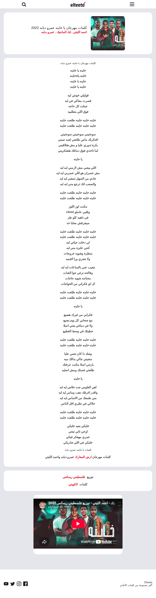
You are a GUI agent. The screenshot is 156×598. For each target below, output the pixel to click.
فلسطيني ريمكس (74, 476)
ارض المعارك (83, 457)
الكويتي (73, 484)
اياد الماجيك (64, 32)
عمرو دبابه (47, 32)
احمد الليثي (80, 32)
